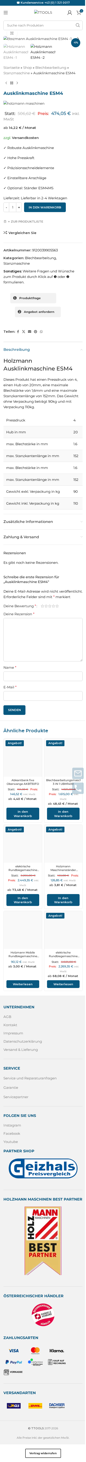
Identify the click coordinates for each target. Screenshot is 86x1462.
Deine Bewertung (19, 606)
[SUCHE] (78, 25)
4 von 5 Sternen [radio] (53, 606)
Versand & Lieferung (20, 1049)
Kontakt (10, 1025)
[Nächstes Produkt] (17, 83)
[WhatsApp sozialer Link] (41, 332)
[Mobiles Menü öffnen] (5, 12)
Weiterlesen (23, 984)
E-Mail (10, 687)
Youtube (10, 1142)
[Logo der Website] (43, 12)
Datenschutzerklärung (22, 1041)
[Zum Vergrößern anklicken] (12, 33)
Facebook (11, 1133)
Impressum (13, 1033)
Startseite (11, 67)
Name (9, 667)
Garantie (10, 1087)
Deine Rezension (18, 614)
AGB (7, 1017)
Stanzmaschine (16, 73)
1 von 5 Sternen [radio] (42, 606)
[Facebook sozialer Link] (18, 332)
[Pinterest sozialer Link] (36, 332)
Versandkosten (25, 138)
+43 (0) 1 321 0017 (57, 2)
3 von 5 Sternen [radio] (50, 606)
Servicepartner (15, 1097)
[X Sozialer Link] (24, 332)
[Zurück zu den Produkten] (11, 83)
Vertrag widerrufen (43, 1453)
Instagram (12, 1125)
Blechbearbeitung (50, 67)
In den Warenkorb (45, 207)
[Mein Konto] (69, 12)
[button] (8, 38)
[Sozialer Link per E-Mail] (30, 332)
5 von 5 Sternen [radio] (57, 606)
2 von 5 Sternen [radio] (46, 606)
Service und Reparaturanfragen (30, 1078)
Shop (27, 67)
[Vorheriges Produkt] (6, 83)
